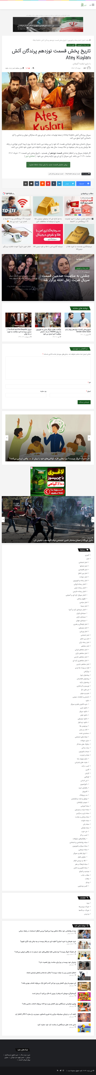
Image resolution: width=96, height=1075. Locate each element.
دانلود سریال (83, 711)
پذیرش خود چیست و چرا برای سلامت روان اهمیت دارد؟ (65, 458)
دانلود (87, 700)
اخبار (83, 40)
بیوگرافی (86, 671)
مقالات (87, 879)
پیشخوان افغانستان (83, 679)
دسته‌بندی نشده (84, 733)
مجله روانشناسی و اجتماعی (78, 842)
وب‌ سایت (43, 391)
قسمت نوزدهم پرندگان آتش (56, 174)
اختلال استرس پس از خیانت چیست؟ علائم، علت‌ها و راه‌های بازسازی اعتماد (51, 972)
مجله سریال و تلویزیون (79, 846)
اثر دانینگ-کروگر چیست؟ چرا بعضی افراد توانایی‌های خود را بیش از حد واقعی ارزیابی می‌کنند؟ (45, 952)
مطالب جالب (85, 875)
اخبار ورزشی (83, 631)
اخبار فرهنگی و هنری (80, 624)
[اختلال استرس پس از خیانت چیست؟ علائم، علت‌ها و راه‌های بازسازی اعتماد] (84, 976)
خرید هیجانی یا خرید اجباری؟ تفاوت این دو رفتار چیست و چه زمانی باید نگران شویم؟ (48, 941)
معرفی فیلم (82, 857)
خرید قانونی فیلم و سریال (79, 704)
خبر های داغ (85, 689)
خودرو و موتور (84, 693)
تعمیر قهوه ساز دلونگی (17, 1057)
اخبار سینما (84, 606)
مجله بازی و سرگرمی (82, 813)
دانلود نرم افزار (82, 722)
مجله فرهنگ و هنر (81, 864)
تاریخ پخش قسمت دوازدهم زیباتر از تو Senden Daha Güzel (78, 330)
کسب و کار (83, 835)
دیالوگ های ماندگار (83, 744)
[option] (48, 277)
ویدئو (87, 882)
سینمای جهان (81, 620)
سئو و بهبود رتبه (82, 759)
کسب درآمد (85, 766)
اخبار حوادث (83, 577)
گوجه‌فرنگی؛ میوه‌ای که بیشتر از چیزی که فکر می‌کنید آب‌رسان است (54, 993)
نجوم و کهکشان (82, 802)
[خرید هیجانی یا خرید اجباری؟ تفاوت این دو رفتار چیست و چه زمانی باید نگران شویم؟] (84, 944)
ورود (87, 903)
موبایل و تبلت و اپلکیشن (79, 799)
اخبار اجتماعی (83, 562)
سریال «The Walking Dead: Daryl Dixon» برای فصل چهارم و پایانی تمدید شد (65, 278)
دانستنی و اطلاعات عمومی (81, 697)
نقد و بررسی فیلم (80, 860)
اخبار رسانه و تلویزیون (74, 40)
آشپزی (87, 555)
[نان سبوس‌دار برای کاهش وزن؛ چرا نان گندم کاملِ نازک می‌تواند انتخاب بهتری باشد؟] (84, 986)
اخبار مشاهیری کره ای (80, 660)
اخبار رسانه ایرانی (80, 584)
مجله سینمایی (82, 849)
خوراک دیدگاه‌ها (84, 910)
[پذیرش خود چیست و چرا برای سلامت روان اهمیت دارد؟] (84, 965)
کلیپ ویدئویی (82, 886)
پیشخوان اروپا (84, 675)
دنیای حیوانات (84, 740)
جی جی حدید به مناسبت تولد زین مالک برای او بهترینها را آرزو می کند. (63, 540)
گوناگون (86, 777)
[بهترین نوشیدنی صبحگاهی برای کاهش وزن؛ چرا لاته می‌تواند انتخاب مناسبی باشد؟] (84, 1007)
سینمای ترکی (81, 617)
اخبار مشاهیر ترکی (81, 653)
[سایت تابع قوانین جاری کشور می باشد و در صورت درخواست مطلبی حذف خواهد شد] (48, 24)
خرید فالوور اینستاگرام (11, 1055)
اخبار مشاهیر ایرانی (81, 649)
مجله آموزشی (85, 806)
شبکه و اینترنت (84, 755)
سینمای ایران (81, 613)
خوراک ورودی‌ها (84, 906)
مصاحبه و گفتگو (84, 871)
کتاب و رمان (83, 729)
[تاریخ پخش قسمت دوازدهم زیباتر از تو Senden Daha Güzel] (78, 320)
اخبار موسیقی (83, 628)
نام (89, 382)
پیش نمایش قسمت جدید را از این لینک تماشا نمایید (48, 164)
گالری (87, 769)
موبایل (28, 1057)
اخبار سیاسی (83, 602)
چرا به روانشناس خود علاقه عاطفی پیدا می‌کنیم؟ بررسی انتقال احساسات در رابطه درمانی (47, 931)
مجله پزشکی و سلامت (82, 817)
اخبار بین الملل (82, 573)
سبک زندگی (85, 748)
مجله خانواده (85, 820)
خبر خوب (84, 831)
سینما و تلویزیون (84, 751)
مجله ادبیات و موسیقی (82, 809)
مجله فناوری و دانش (80, 868)
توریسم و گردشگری (83, 686)
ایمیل (88, 391)
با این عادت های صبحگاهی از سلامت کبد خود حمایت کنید (56, 1024)
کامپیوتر (84, 791)
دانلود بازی (83, 708)
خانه (87, 40)
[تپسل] (31, 468)
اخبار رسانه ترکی (80, 588)
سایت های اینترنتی (81, 762)
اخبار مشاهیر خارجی (80, 657)
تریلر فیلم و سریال (79, 853)
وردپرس (86, 914)
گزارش (87, 773)
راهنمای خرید (83, 788)
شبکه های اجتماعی (81, 737)
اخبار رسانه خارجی (83, 268)
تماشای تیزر (30, 156)
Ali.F (85, 68)
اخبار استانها (83, 566)
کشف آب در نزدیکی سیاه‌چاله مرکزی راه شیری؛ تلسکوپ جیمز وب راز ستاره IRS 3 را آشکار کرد (45, 1014)
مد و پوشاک (83, 795)
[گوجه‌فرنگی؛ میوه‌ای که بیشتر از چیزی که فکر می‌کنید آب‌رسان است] (84, 996)
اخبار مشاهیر (85, 646)
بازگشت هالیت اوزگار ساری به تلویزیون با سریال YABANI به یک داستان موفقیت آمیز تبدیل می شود (48, 331)
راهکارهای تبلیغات (79, 839)
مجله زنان (86, 824)
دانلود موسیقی (82, 719)
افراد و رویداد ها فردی (82, 668)
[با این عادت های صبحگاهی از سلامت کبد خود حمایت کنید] (84, 1028)
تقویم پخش (71, 45)
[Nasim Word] (83, 5)
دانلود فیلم (83, 715)
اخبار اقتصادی (82, 569)
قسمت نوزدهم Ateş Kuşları (72, 174)
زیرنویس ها (83, 726)
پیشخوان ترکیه (84, 682)
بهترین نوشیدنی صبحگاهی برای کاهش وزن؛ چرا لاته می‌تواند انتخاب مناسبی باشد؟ (49, 1004)
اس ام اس (84, 780)
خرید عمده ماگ (25, 1055)
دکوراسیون (83, 784)
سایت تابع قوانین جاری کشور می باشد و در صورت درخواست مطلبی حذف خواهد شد (48, 15)
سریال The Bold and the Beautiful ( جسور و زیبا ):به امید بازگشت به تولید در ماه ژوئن (19, 331)
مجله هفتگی (85, 828)
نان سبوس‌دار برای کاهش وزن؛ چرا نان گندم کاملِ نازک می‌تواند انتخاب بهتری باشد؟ (49, 983)
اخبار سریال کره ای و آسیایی (76, 595)
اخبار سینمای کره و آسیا (77, 609)
